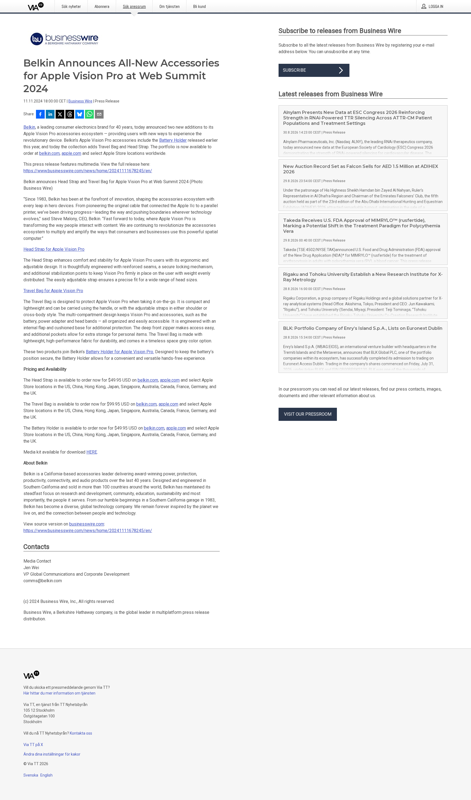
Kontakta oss (81, 733)
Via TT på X (33, 744)
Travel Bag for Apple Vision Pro (53, 290)
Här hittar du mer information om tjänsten (59, 693)
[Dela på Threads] (69, 115)
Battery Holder (173, 140)
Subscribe (294, 70)
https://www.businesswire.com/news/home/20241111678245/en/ (87, 170)
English (46, 775)
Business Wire (80, 101)
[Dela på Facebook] (40, 115)
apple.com (71, 153)
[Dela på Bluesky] (79, 115)
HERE (91, 452)
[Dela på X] (60, 115)
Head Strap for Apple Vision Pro (53, 249)
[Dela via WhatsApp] (89, 115)
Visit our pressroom (307, 414)
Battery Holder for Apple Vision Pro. (120, 351)
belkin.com (49, 153)
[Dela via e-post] (99, 115)
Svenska (30, 775)
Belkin (29, 127)
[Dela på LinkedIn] (50, 115)
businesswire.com (86, 524)
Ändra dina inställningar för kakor (51, 754)
